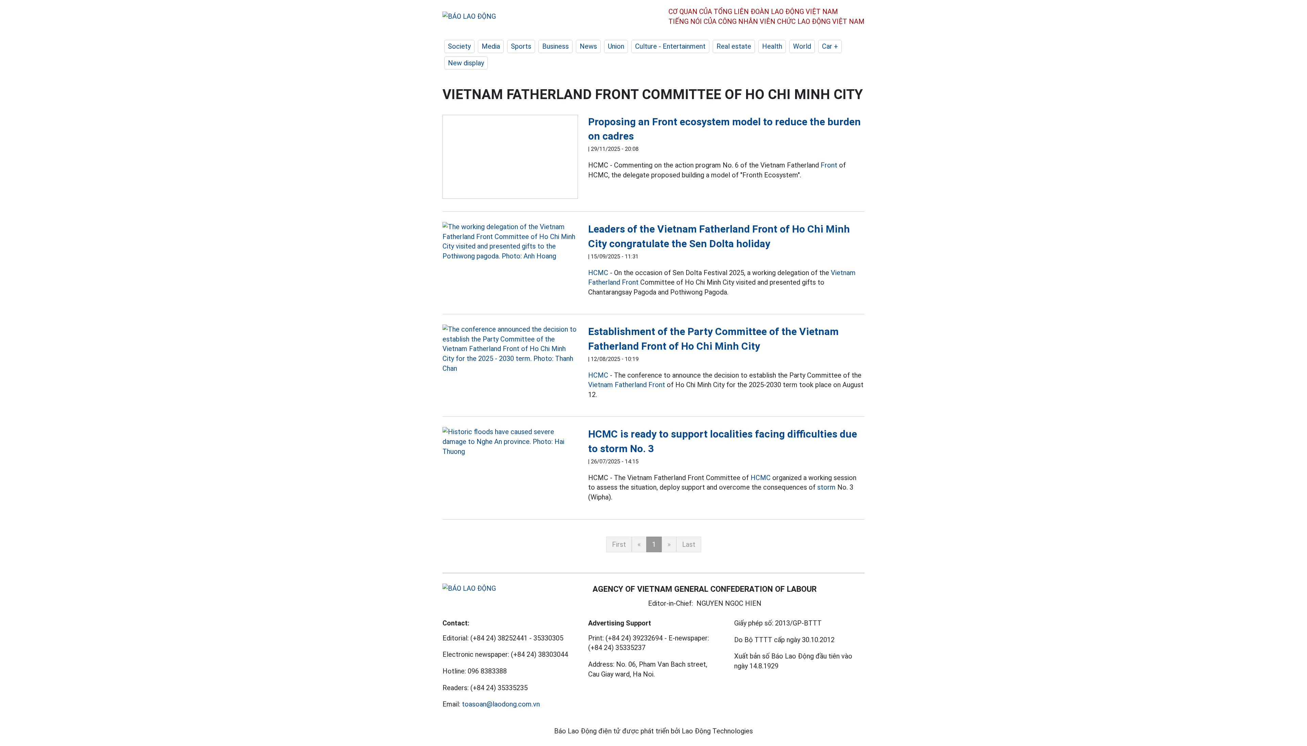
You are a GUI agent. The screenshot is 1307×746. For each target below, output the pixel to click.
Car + (830, 46)
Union (616, 46)
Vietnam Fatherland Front (626, 385)
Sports (521, 46)
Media (491, 46)
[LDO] (510, 158)
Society (459, 46)
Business (555, 46)
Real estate (733, 46)
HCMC (598, 273)
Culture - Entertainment (670, 46)
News (588, 46)
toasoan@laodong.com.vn (501, 704)
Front (829, 165)
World (802, 46)
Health (772, 46)
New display (466, 63)
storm (826, 487)
